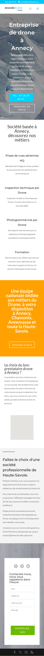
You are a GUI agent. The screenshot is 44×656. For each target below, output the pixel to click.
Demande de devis (22, 108)
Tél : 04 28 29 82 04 (21, 97)
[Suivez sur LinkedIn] (28, 566)
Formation (22, 252)
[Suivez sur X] (22, 566)
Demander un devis (22, 344)
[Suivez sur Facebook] (16, 566)
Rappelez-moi (22, 630)
